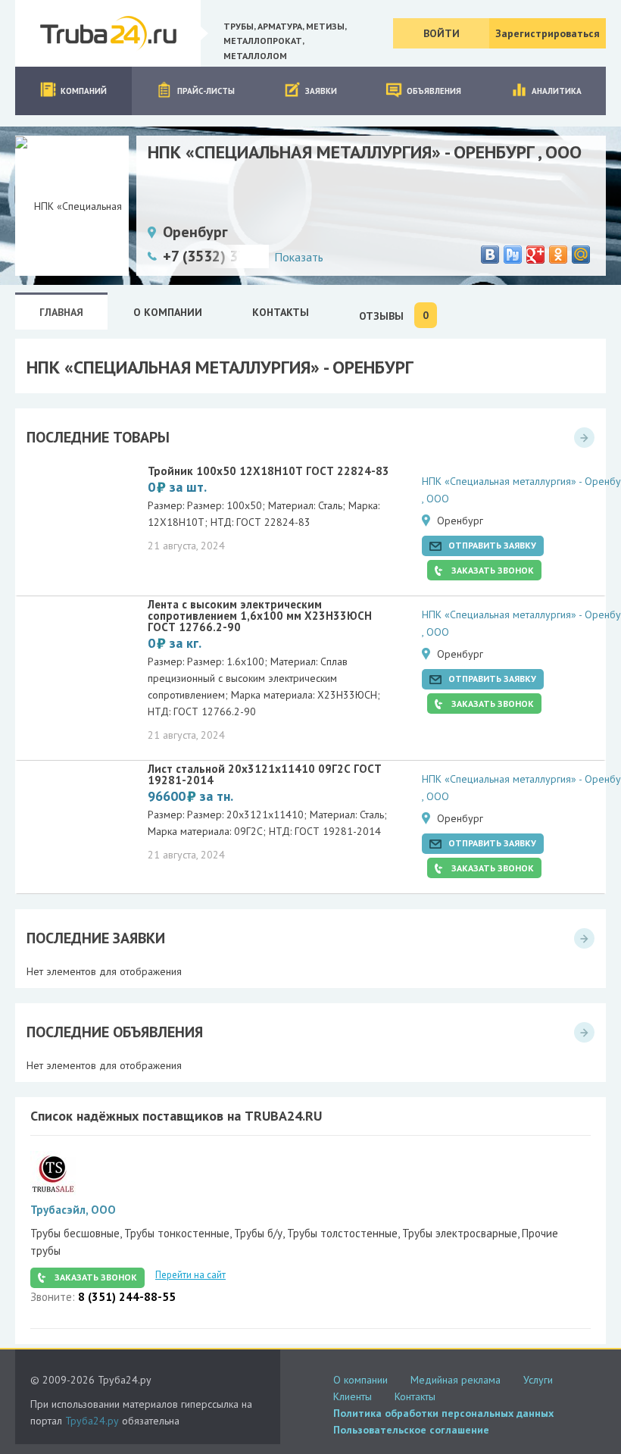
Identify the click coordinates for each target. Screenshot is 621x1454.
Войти (441, 33)
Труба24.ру (92, 1420)
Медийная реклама (455, 1380)
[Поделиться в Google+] (535, 254)
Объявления (434, 91)
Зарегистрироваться (547, 33)
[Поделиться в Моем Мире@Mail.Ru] (581, 254)
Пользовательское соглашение (411, 1430)
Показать (298, 256)
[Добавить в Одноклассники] (558, 254)
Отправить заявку (492, 545)
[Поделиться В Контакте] (490, 254)
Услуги (538, 1380)
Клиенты (352, 1396)
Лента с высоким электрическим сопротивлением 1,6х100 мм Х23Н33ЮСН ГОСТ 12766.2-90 (260, 616)
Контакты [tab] (280, 312)
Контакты (415, 1396)
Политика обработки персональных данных (443, 1413)
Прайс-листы (206, 91)
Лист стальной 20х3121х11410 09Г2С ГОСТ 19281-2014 (265, 774)
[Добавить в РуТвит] (513, 254)
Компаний (84, 91)
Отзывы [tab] (394, 315)
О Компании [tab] (167, 312)
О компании (360, 1380)
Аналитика (557, 91)
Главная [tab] (61, 312)
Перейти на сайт (190, 1274)
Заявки (321, 91)
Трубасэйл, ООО (73, 1209)
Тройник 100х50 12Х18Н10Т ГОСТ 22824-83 (268, 471)
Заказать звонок (492, 570)
